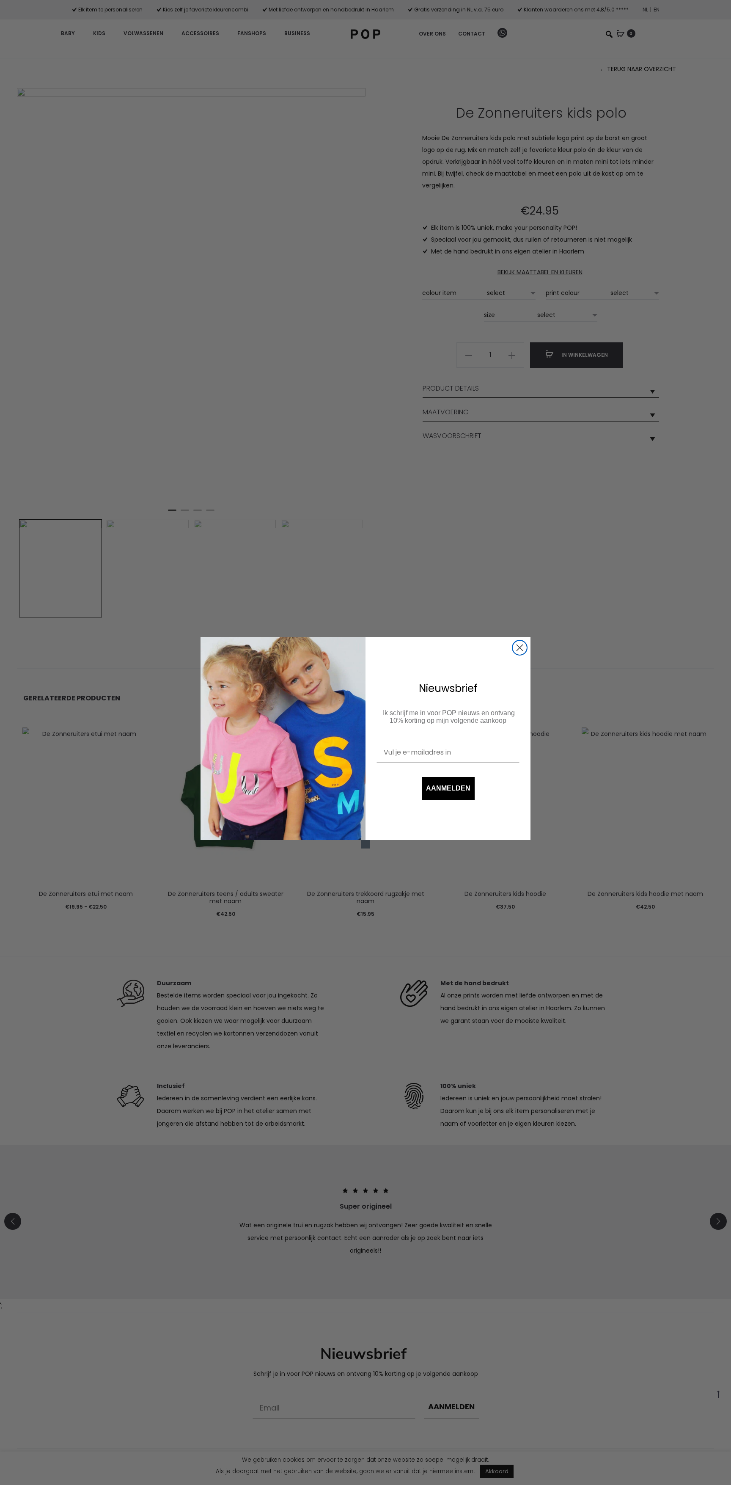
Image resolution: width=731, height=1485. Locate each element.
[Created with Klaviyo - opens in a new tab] (365, 844)
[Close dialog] (519, 647)
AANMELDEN (448, 788)
